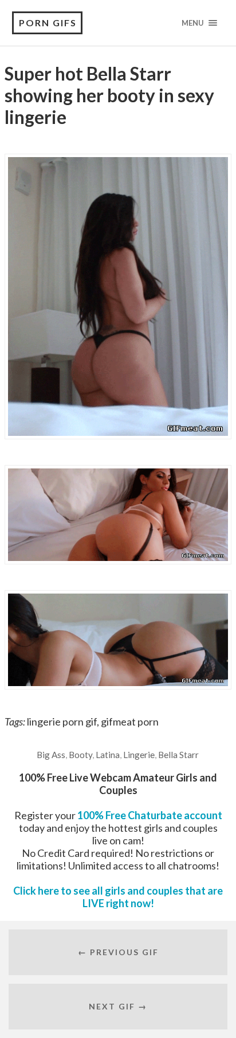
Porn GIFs (48, 22)
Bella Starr (178, 755)
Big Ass (51, 755)
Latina (108, 755)
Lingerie (139, 755)
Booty (80, 755)
